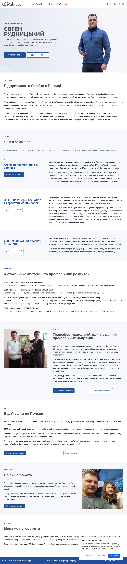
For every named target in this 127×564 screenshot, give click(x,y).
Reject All (101, 556)
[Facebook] (107, 4)
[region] (101, 548)
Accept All (114, 556)
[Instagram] (111, 4)
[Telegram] (119, 4)
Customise (88, 556)
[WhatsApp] (123, 4)
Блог (51, 4)
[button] (6, 348)
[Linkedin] (115, 4)
